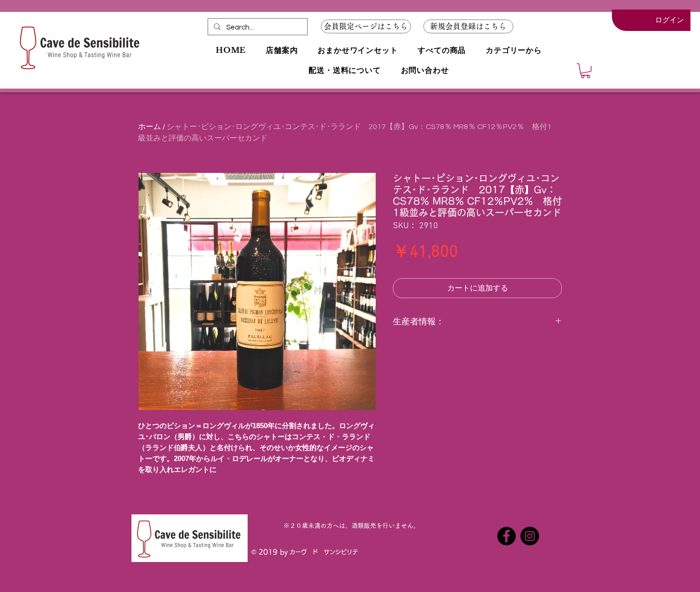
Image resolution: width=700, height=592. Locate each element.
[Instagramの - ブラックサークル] (529, 536)
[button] (468, 26)
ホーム (149, 126)
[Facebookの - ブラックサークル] (506, 536)
